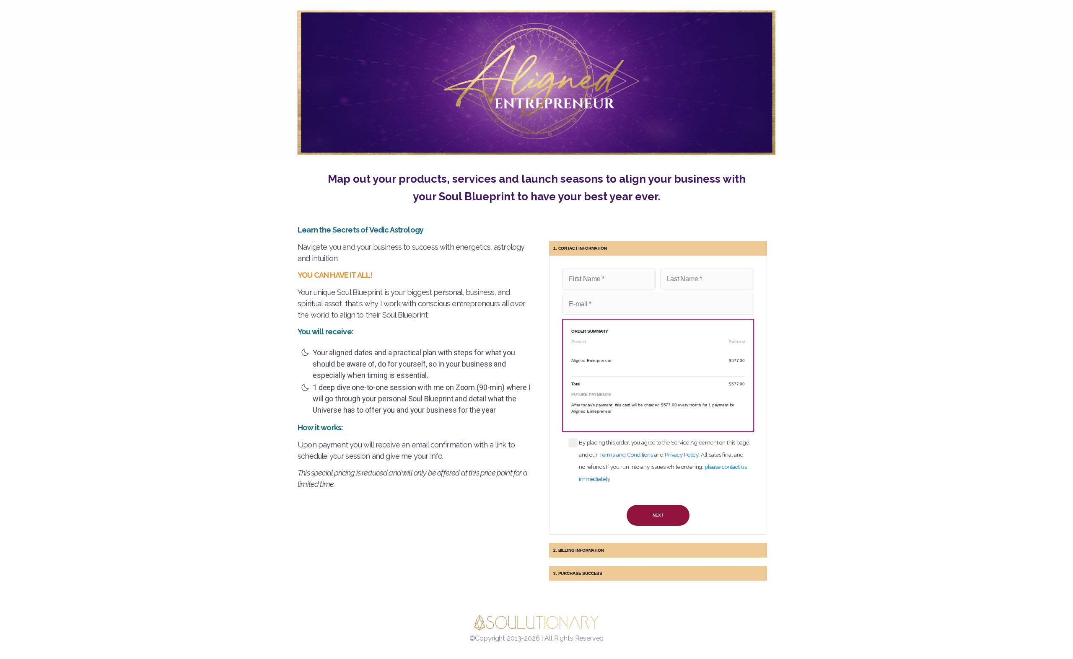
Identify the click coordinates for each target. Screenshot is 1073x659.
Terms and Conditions (626, 454)
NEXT (658, 515)
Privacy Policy (681, 454)
